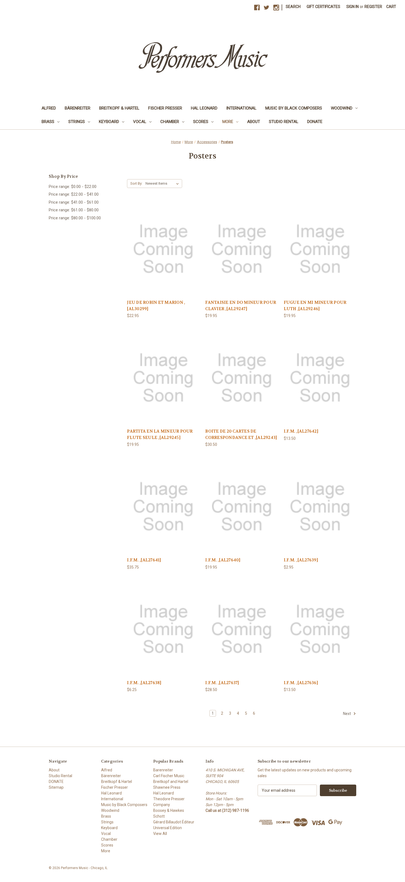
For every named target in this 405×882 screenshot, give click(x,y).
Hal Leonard (204, 108)
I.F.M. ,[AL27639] (301, 560)
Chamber (169, 121)
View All (160, 833)
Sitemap (56, 787)
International (241, 108)
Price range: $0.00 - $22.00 (72, 186)
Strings (76, 121)
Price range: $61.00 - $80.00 (74, 209)
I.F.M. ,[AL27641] (144, 560)
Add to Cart (163, 253)
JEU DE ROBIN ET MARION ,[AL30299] (156, 306)
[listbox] (163, 183)
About (253, 121)
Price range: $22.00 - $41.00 (74, 194)
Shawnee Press (166, 787)
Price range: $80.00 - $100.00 (75, 217)
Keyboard (109, 121)
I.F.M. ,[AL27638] (144, 683)
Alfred (49, 108)
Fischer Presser (165, 108)
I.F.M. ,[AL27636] (301, 683)
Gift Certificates (323, 6)
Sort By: (136, 183)
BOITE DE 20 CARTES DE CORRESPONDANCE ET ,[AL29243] (241, 434)
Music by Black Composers (293, 108)
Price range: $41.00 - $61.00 (74, 202)
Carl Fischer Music (168, 776)
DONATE (314, 121)
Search (293, 6)
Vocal (139, 121)
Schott (159, 816)
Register (373, 6)
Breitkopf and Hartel (170, 781)
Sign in (352, 6)
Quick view (163, 244)
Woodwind (341, 108)
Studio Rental (283, 121)
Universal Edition (167, 828)
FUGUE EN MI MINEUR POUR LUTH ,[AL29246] (315, 306)
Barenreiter (163, 770)
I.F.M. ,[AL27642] (301, 431)
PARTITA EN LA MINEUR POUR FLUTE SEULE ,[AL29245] (160, 434)
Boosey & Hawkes (168, 810)
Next (347, 713)
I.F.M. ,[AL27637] (222, 683)
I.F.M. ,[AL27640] (222, 560)
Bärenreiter (77, 108)
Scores (200, 121)
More (227, 121)
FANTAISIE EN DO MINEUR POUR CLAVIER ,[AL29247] (240, 306)
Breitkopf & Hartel (119, 108)
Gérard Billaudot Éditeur (173, 822)
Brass (48, 121)
